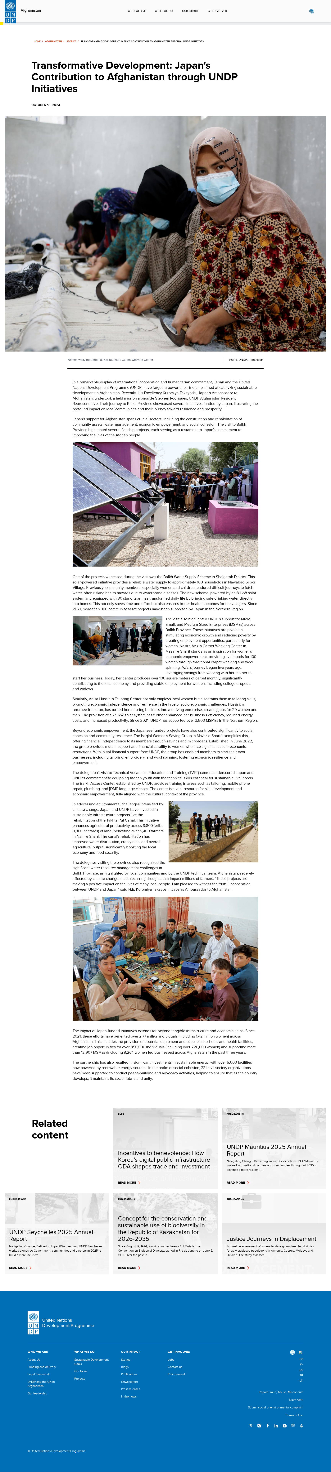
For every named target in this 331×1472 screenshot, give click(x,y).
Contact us (175, 1367)
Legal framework (39, 1374)
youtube (285, 1425)
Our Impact (190, 11)
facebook (268, 1425)
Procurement (176, 1374)
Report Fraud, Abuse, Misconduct (281, 1392)
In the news (129, 1396)
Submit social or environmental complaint (275, 1407)
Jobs (171, 1360)
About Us (34, 1360)
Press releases (130, 1389)
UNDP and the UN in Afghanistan (41, 1384)
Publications (129, 1374)
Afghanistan (31, 10)
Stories (71, 41)
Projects (79, 1379)
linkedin (276, 1425)
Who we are (137, 11)
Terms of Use (294, 1415)
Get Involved (217, 11)
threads (301, 1425)
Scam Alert (296, 1400)
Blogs (125, 1367)
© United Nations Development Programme (57, 1451)
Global (311, 11)
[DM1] (113, 788)
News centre (129, 1382)
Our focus (80, 1371)
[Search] (301, 1367)
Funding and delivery (42, 1367)
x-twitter (251, 1425)
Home (37, 41)
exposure (293, 1425)
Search (319, 11)
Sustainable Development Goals (91, 1362)
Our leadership (37, 1393)
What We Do (164, 11)
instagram (259, 1425)
